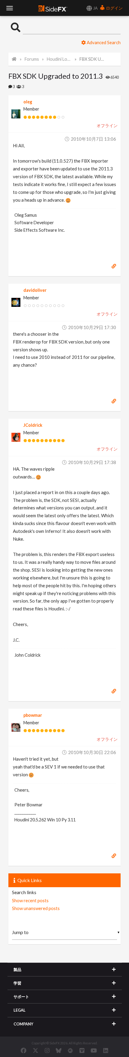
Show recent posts (30, 900)
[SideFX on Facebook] (23, 1050)
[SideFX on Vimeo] (82, 1050)
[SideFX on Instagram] (47, 1050)
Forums (32, 59)
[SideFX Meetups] (70, 1050)
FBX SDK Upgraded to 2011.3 (92, 59)
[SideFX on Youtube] (94, 1050)
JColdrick (32, 425)
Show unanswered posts (36, 908)
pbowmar (32, 715)
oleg (27, 101)
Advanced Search (103, 42)
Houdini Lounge (59, 59)
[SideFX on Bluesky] (59, 1050)
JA (95, 8)
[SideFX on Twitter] (35, 1050)
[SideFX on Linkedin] (105, 1050)
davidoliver (34, 290)
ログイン (114, 8)
